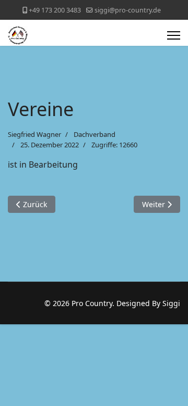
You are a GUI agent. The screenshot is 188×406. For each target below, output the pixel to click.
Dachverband (94, 134)
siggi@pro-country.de (128, 10)
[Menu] (173, 35)
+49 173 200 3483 (55, 10)
